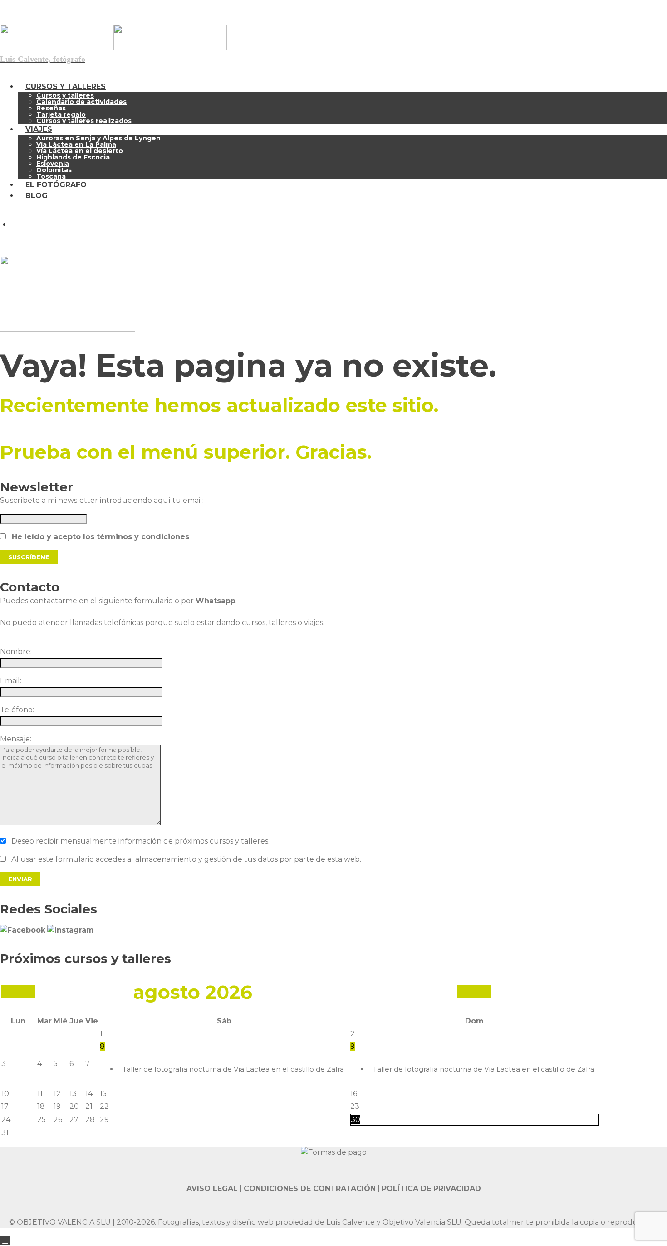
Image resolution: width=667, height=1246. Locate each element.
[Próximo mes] (474, 991)
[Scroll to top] (5, 1240)
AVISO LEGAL (212, 1188)
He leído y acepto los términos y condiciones (99, 536)
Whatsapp (215, 600)
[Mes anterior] (18, 991)
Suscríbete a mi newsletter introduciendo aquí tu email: (102, 500)
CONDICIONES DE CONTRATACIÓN (310, 1188)
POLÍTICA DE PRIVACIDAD (431, 1188)
